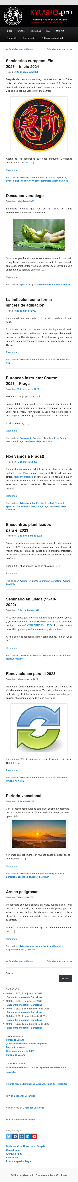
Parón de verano (15, 1039)
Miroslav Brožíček (23, 476)
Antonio (58, 655)
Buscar (9, 973)
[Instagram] (21, 1136)
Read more (11, 170)
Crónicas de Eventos (30, 438)
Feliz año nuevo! (15, 1047)
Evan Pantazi (12, 180)
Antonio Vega (13, 1083)
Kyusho (21, 30)
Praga (20, 441)
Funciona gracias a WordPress (51, 1175)
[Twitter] (9, 1136)
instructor (25, 180)
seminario (46, 180)
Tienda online (29, 37)
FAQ (48, 30)
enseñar (33, 876)
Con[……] (28, 162)
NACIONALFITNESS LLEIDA (37, 625)
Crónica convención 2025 (20, 1051)
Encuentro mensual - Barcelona (24, 997)
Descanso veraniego (25, 195)
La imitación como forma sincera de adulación (29, 302)
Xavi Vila (60, 30)
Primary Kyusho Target (19, 1161)
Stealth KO (12, 1157)
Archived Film (14, 1153)
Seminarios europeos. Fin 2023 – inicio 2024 (29, 63)
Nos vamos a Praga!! (25, 456)
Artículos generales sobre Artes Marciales (41, 946)
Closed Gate (13, 1150)
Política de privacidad (52, 37)
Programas (35, 30)
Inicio (9, 30)
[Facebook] (15, 1136)
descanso (23, 876)
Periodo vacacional (23, 795)
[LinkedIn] (28, 1136)
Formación (12, 37)
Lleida (9, 658)
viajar (55, 180)
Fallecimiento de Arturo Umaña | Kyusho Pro (29, 1067)
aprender (61, 177)
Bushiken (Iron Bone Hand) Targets (25, 1146)
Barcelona (45, 284)
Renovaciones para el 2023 (31, 673)
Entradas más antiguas (19, 49)
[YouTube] (34, 1136)
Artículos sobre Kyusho (32, 177)
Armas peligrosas (22, 891)
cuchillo (21, 949)
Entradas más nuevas (59, 49)
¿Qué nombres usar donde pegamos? (27, 1043)
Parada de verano (16, 1054)
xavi (8, 1095)
